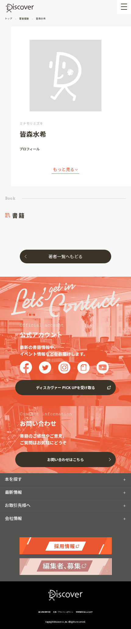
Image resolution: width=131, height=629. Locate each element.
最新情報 (13, 492)
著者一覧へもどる (65, 256)
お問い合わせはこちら (65, 459)
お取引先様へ (17, 505)
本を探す (13, 479)
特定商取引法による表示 (84, 612)
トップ (9, 18)
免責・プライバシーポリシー (63, 612)
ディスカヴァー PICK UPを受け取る (65, 387)
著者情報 (24, 18)
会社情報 (13, 518)
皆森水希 (40, 18)
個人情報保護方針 (44, 612)
